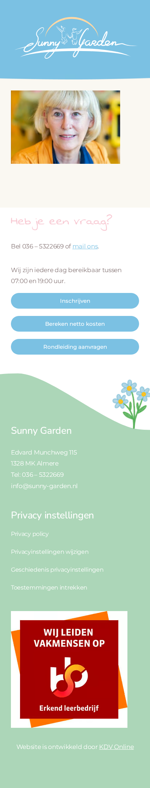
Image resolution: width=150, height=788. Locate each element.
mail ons (85, 246)
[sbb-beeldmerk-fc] (69, 614)
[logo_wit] (75, 14)
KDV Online (116, 746)
